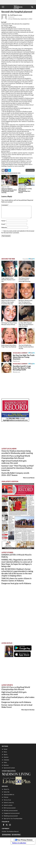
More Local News (28, 477)
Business (6, 765)
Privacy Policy (7, 834)
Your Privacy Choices (24, 840)
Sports (5, 754)
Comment (5, 205)
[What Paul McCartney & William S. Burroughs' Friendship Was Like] (9, 291)
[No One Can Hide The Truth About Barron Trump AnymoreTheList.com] (6, 357)
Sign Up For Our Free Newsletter (13, 818)
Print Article (30, 170)
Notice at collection (19, 843)
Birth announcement (10, 808)
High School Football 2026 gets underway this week (14, 462)
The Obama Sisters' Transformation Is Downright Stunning (24, 279)
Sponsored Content (9, 768)
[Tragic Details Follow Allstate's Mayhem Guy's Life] (9, 269)
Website (4, 227)
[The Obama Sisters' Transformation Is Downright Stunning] (27, 269)
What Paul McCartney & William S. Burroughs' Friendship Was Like (8, 302)
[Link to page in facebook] (6, 170)
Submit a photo (8, 805)
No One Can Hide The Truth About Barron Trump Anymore (23, 358)
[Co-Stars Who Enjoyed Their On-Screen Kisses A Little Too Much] (27, 313)
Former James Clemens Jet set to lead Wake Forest (16, 706)
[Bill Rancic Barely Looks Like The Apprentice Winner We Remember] (27, 291)
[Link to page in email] (3, 170)
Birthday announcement (11, 810)
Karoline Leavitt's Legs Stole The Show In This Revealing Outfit (22, 369)
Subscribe (6, 792)
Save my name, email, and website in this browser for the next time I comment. (17, 231)
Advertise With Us (9, 794)
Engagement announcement (12, 813)
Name (3, 221)
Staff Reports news (16, 15)
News (5, 752)
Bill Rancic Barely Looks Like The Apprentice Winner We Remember (25, 302)
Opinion (6, 757)
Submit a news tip (9, 802)
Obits (5, 762)
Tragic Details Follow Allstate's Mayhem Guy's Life (8, 279)
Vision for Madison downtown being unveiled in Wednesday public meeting (9, 190)
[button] (32, 6)
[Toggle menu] (3, 7)
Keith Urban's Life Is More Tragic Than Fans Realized (8, 346)
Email (3, 224)
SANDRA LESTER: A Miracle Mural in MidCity (16, 556)
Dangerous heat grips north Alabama (16, 583)
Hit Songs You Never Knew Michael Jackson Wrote (9, 323)
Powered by (26, 352)
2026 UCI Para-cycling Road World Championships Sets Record (25, 190)
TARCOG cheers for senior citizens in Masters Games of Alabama (16, 579)
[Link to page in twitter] (9, 170)
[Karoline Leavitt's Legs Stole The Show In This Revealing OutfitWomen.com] (6, 368)
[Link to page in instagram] (9, 824)
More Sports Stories (27, 709)
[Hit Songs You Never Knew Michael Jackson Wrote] (9, 313)
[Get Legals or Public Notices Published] (15, 421)
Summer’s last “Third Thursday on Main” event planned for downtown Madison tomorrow (17, 468)
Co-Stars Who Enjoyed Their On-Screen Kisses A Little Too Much (26, 324)
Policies (6, 797)
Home (5, 749)
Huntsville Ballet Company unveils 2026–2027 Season (15, 474)
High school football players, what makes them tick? (17, 698)
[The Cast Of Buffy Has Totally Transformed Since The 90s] (27, 336)
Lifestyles (6, 760)
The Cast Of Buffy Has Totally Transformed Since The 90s (26, 346)
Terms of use (7, 800)
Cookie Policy (16, 834)
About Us (6, 789)
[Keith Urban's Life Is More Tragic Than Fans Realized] (9, 336)
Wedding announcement (11, 816)
